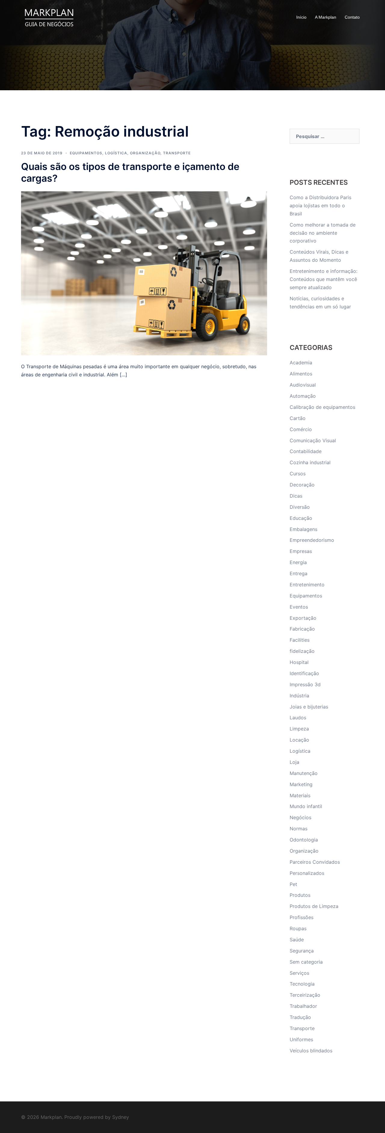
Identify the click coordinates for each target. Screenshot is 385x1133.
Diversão (300, 507)
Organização (145, 153)
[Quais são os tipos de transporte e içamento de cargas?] (144, 273)
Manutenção (304, 773)
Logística (116, 153)
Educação (301, 518)
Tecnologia (302, 984)
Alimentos (301, 374)
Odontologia (304, 840)
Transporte (177, 153)
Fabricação (302, 629)
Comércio (301, 429)
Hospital (299, 662)
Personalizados (307, 873)
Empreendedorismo (312, 540)
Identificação (304, 673)
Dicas (296, 496)
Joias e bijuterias (309, 707)
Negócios (300, 817)
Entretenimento (307, 585)
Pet (293, 884)
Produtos (300, 895)
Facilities (300, 640)
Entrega (298, 573)
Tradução (300, 1017)
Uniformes (301, 1039)
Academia (301, 363)
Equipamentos (86, 153)
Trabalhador (303, 1006)
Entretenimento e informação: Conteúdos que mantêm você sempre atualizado (323, 279)
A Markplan (325, 17)
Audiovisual (303, 385)
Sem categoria (306, 962)
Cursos (298, 474)
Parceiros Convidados (315, 862)
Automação (303, 396)
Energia (298, 562)
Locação (299, 740)
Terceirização (305, 995)
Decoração (302, 485)
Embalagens (303, 529)
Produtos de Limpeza (314, 906)
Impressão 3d (305, 684)
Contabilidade (306, 451)
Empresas (301, 551)
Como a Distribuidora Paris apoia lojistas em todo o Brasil (320, 205)
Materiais (300, 795)
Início (301, 17)
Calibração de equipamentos (322, 407)
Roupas (298, 928)
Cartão (298, 418)
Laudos (298, 718)
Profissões (301, 917)
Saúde (297, 940)
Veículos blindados (311, 1051)
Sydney (120, 1117)
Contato (352, 17)
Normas (298, 829)
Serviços (299, 973)
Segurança (302, 951)
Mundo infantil (306, 806)
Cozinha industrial (310, 462)
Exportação (303, 618)
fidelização (302, 651)
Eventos (299, 607)
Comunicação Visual (313, 440)
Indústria (299, 696)
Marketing (301, 784)
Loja (294, 762)
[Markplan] (49, 17)
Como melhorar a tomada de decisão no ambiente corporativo (323, 233)
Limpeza (299, 729)
